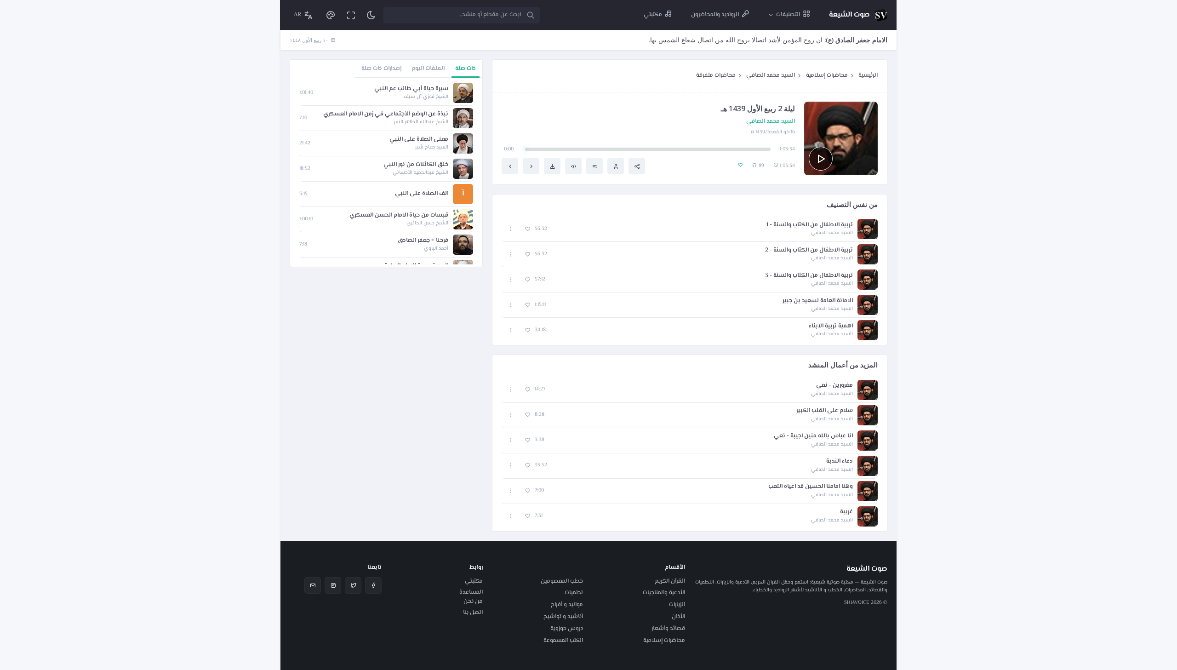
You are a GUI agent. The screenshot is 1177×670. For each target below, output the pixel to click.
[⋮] (511, 229)
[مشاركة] (636, 166)
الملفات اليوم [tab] (428, 68)
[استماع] (821, 159)
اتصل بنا (473, 612)
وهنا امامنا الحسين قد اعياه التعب (810, 486)
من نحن (473, 601)
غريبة (846, 512)
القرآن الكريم (670, 581)
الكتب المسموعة (563, 640)
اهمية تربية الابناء (831, 326)
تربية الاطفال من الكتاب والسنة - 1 (809, 225)
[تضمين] (573, 166)
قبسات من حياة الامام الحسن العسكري (398, 215)
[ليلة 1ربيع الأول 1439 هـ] (531, 166)
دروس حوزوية (566, 628)
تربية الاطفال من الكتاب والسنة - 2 (809, 250)
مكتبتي (474, 581)
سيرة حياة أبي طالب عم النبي (411, 89)
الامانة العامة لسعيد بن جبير (818, 301)
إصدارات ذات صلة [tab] (381, 68)
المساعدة (471, 592)
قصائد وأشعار (668, 628)
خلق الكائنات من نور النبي (415, 164)
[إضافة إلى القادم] (594, 166)
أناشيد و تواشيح (563, 616)
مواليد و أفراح (567, 604)
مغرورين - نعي (834, 385)
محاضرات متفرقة (716, 75)
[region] (386, 172)
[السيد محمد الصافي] (615, 166)
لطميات (574, 592)
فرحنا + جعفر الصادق (423, 240)
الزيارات (677, 604)
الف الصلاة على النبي (421, 193)
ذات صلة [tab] (465, 68)
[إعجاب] (527, 229)
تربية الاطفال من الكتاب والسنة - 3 (809, 275)
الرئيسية (868, 75)
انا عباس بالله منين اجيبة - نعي (813, 436)
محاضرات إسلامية (827, 75)
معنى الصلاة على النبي (418, 139)
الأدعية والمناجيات (664, 592)
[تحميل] (552, 166)
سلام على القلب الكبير (824, 411)
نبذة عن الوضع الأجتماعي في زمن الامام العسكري (385, 114)
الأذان (678, 616)
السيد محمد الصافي (770, 75)
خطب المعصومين (562, 581)
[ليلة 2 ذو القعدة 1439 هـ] (510, 166)
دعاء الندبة (839, 461)
